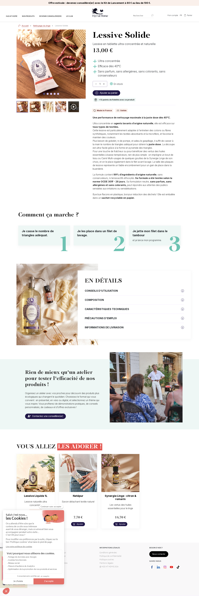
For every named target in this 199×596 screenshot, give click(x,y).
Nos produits (28, 16)
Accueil (25, 25)
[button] (22, 107)
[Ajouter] (103, 83)
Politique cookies (107, 559)
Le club (69, 16)
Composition (94, 299)
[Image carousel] (44, 93)
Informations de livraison (104, 327)
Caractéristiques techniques (107, 309)
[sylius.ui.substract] (96, 83)
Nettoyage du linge (41, 25)
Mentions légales (106, 563)
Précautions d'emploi (101, 318)
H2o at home (11, 16)
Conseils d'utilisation (101, 290)
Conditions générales (108, 552)
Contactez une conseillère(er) (47, 416)
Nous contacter (158, 554)
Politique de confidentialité (110, 556)
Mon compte (172, 15)
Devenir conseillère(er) (50, 16)
